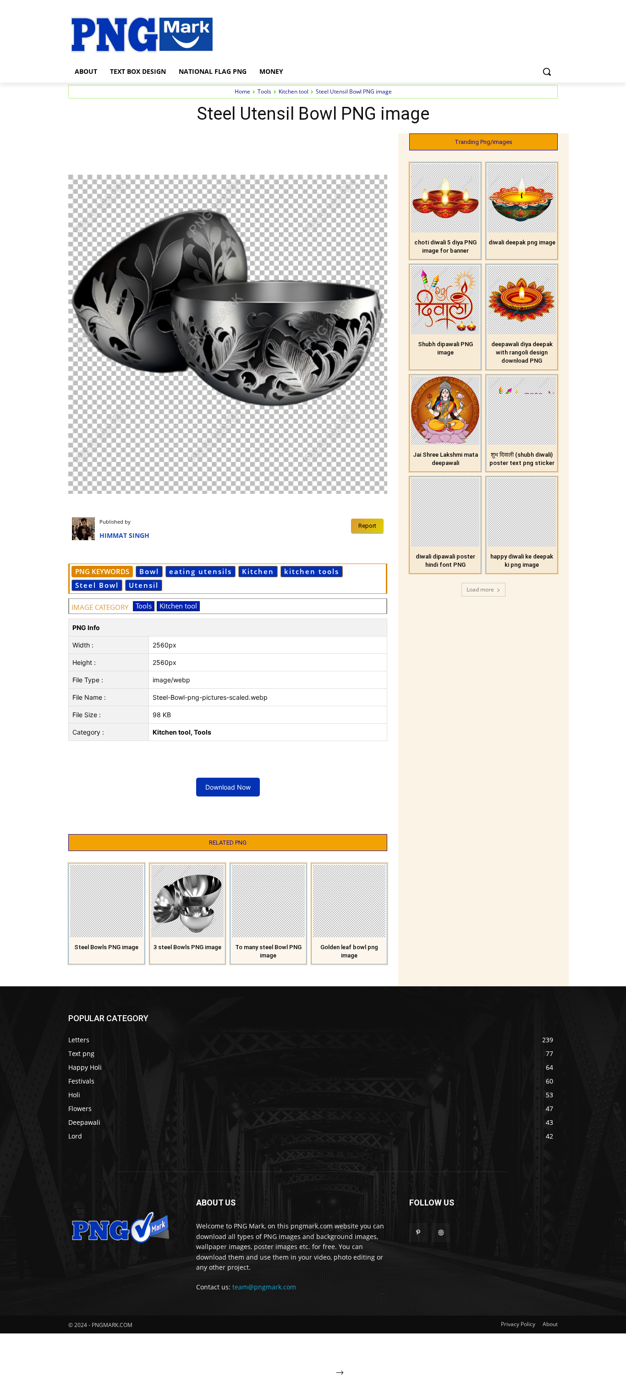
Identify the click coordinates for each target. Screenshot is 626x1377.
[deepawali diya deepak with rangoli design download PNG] (522, 300)
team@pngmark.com (264, 1287)
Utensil (144, 585)
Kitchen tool (293, 91)
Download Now (228, 787)
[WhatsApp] (195, 142)
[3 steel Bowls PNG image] (187, 901)
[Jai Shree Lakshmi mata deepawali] (445, 410)
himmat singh (124, 535)
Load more (480, 589)
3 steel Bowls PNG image (187, 947)
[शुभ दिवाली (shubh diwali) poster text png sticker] (522, 410)
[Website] (441, 1232)
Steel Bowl (97, 585)
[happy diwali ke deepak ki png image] (522, 512)
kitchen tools (311, 571)
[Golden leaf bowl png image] (349, 901)
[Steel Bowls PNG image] (106, 901)
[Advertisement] (386, 33)
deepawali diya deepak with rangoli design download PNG (522, 352)
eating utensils (200, 571)
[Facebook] (131, 142)
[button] (547, 72)
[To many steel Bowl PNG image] (268, 901)
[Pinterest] (174, 142)
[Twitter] (152, 142)
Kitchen (258, 571)
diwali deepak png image (522, 242)
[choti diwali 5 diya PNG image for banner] (445, 198)
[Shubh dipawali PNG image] (445, 300)
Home (242, 91)
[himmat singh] (85, 528)
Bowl (149, 571)
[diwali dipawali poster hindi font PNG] (445, 512)
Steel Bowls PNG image (106, 947)
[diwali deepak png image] (522, 198)
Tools (264, 91)
